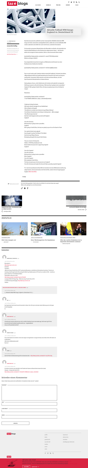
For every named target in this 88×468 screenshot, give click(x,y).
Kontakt (68, 5)
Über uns (58, 5)
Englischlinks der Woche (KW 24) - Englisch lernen (14, 287)
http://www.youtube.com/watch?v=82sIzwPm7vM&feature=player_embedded (21, 372)
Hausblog (48, 5)
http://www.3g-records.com (11, 265)
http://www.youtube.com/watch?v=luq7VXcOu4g (41, 355)
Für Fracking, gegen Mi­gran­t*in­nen (67, 237)
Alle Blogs (38, 5)
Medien (46, 444)
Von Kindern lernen (6, 237)
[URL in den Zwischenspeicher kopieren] (22, 188)
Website (3, 415)
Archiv (46, 446)
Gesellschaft (47, 439)
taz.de (76, 5)
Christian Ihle (10, 316)
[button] (25, 188)
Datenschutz (65, 437)
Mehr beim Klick (32, 171)
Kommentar (4, 385)
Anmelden (65, 439)
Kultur (46, 437)
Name (3, 402)
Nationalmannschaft (14, 184)
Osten (46, 449)
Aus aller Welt (47, 442)
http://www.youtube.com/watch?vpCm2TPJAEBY (15, 277)
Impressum (65, 434)
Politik (46, 434)
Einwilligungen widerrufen (68, 442)
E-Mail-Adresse (5, 408)
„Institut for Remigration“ (36, 237)
